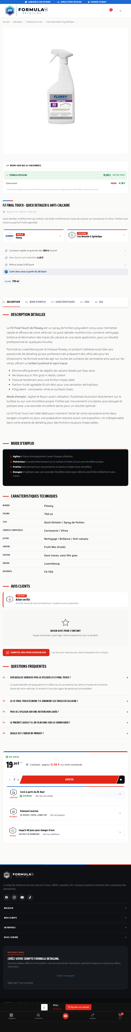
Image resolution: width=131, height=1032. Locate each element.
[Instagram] (14, 897)
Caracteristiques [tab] (63, 302)
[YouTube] (22, 897)
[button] (65, 183)
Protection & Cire (34, 21)
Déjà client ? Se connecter (20, 983)
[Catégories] (11, 1015)
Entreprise (10, 927)
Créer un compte (65, 975)
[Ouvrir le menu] (65, 1016)
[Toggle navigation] (120, 11)
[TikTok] (30, 897)
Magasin (8, 908)
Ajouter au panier (79, 1007)
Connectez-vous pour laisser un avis (28, 652)
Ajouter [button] (69, 779)
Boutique (18, 21)
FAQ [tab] (99, 302)
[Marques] (92, 1015)
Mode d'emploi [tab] (35, 302)
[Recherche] (38, 1015)
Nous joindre (11, 937)
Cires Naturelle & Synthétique (60, 21)
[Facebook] (6, 897)
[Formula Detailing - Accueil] (18, 875)
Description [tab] (11, 302)
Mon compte (10, 918)
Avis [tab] (84, 302)
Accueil (6, 21)
